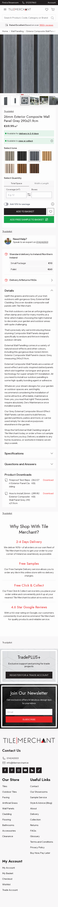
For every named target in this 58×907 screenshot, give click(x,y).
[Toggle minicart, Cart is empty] (53, 9)
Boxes (34, 189)
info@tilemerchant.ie (18, 762)
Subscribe (29, 719)
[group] (29, 25)
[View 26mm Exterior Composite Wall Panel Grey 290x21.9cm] (5, 100)
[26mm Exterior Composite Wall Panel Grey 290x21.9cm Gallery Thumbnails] (29, 100)
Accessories (9, 830)
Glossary (35, 836)
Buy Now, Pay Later (40, 852)
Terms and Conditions (41, 841)
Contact (34, 786)
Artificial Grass (10, 802)
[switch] (6, 204)
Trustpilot (9, 111)
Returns (34, 825)
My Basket (7, 873)
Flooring (6, 819)
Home (5, 31)
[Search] (52, 18)
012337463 (31, 2)
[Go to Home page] (19, 9)
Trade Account (10, 889)
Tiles (4, 786)
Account (52, 2)
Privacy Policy (37, 847)
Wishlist (6, 884)
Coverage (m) (13, 189)
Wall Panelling (17, 31)
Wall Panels (8, 808)
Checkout (7, 878)
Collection (35, 819)
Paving (5, 797)
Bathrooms (8, 825)
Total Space (16, 183)
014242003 (42, 242)
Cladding (7, 814)
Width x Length (41, 183)
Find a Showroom (10, 2)
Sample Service (38, 797)
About (33, 808)
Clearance (7, 836)
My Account (8, 867)
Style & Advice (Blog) (41, 802)
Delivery (34, 814)
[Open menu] (5, 9)
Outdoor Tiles (9, 791)
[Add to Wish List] (50, 211)
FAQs (33, 830)
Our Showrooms (39, 791)
